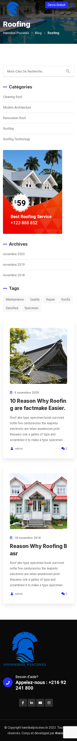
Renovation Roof (14, 118)
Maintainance (15, 299)
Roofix (65, 299)
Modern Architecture (17, 107)
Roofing (8, 128)
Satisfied (12, 308)
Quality (35, 299)
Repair (50, 299)
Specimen (31, 308)
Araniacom (62, 733)
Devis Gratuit (56, 5)
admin (19, 448)
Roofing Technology (16, 139)
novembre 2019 (14, 265)
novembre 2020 (14, 254)
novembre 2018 (14, 275)
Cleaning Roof (12, 97)
